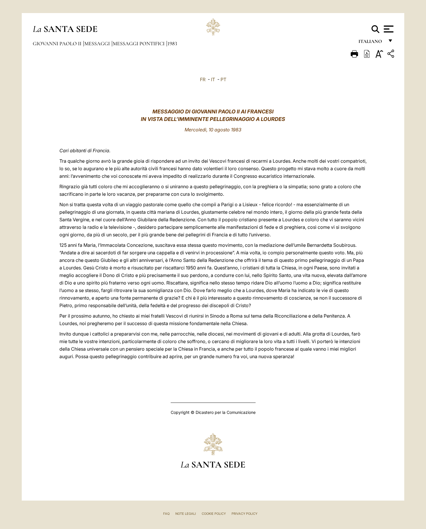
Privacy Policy (244, 514)
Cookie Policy (214, 514)
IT (213, 79)
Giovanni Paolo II (58, 43)
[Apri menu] (388, 29)
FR (202, 79)
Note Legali (185, 514)
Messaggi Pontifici (139, 43)
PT (223, 79)
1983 (172, 43)
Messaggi (97, 43)
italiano (371, 42)
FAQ (166, 514)
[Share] (391, 55)
